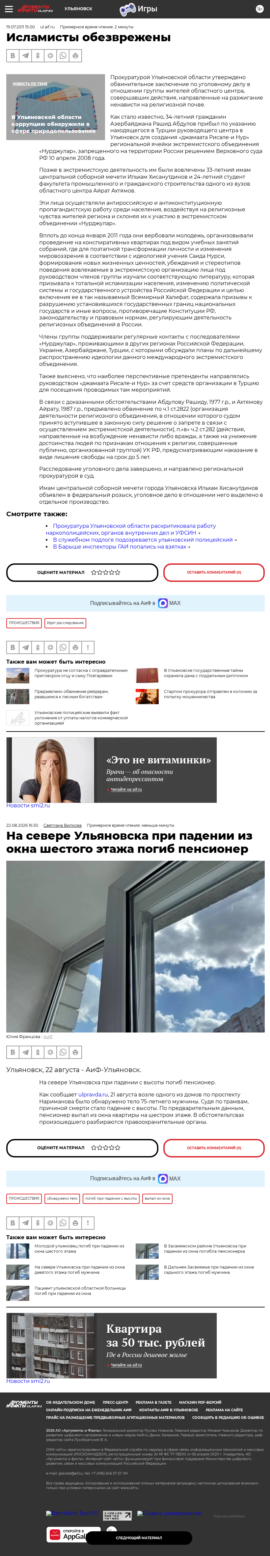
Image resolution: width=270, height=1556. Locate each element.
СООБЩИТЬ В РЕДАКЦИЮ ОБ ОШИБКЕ (228, 1418)
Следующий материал (139, 1538)
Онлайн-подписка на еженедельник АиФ (89, 1410)
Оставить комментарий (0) (214, 572)
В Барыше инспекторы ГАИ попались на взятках (119, 547)
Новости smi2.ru (28, 805)
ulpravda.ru (93, 1095)
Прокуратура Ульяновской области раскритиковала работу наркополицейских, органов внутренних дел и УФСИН (131, 529)
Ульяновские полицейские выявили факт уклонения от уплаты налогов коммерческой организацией (81, 718)
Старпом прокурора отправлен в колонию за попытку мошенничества (210, 694)
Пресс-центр (115, 1402)
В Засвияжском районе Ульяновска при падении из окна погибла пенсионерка (205, 1248)
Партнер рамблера (229, 1516)
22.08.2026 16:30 (22, 825)
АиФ (48, 1036)
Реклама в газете (154, 1402)
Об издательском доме (70, 1402)
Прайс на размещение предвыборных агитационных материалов (115, 1418)
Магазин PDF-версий (200, 1402)
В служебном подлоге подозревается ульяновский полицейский (143, 540)
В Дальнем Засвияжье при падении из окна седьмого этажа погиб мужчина (209, 1270)
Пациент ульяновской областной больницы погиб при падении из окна (80, 1291)
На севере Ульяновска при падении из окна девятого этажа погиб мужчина (80, 1270)
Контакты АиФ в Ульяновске (168, 1410)
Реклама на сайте (224, 1410)
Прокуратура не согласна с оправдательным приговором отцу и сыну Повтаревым (81, 673)
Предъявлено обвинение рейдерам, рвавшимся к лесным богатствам (72, 694)
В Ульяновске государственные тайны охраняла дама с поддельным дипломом (206, 673)
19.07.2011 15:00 (20, 26)
